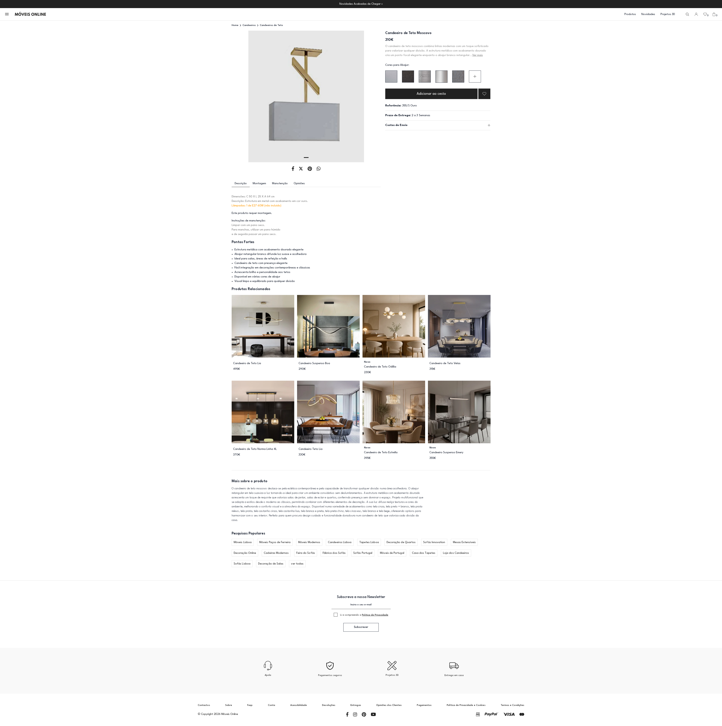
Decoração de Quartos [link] (401, 542)
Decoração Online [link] (245, 553)
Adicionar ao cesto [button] (431, 93)
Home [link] (235, 25)
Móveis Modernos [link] (309, 542)
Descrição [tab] (241, 183)
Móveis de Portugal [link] (392, 553)
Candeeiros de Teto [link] (271, 25)
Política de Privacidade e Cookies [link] (466, 705)
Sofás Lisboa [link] (242, 563)
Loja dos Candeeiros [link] (456, 553)
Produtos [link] (630, 14)
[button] (7, 14)
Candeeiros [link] (249, 25)
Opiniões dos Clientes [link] (389, 705)
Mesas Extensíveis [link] (464, 542)
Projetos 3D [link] (668, 14)
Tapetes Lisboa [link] (369, 542)
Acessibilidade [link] (298, 705)
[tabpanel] (306, 96)
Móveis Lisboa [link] (243, 542)
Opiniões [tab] (299, 183)
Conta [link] (271, 705)
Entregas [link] (355, 705)
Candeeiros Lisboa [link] (339, 542)
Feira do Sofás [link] (305, 553)
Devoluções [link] (328, 705)
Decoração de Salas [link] (270, 563)
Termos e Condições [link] (512, 705)
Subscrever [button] (361, 627)
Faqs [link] (250, 705)
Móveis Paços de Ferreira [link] (274, 542)
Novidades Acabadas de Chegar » (361, 4)
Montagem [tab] (259, 183)
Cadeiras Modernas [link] (276, 553)
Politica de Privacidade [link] (375, 615)
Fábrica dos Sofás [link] (334, 553)
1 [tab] (306, 157)
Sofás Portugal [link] (362, 553)
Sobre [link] (228, 705)
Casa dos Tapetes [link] (423, 553)
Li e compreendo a (364, 615)
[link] (30, 14)
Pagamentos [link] (424, 705)
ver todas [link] (297, 563)
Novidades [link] (648, 14)
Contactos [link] (204, 705)
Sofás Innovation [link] (434, 542)
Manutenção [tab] (280, 183)
